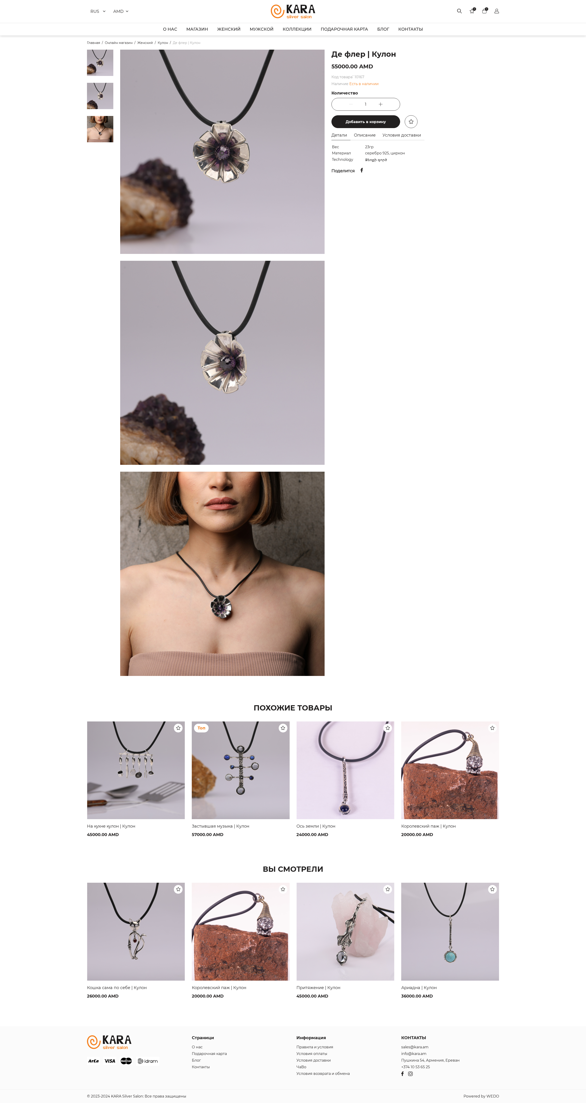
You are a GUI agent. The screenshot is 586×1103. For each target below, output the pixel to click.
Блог (196, 1060)
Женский (145, 43)
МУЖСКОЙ (262, 29)
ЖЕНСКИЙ (229, 29)
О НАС (170, 29)
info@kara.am (413, 1054)
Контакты (201, 1067)
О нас (197, 1047)
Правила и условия (314, 1047)
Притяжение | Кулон (214, 987)
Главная (93, 43)
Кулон (163, 43)
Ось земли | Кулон (211, 826)
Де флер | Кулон (186, 43)
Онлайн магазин (119, 43)
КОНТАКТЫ (410, 29)
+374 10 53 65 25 (415, 1067)
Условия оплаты (311, 1054)
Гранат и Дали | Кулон (424, 987)
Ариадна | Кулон (314, 987)
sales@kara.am (415, 1047)
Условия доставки (313, 1060)
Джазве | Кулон (417, 826)
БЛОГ (383, 29)
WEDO (492, 1096)
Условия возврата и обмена (323, 1073)
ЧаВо (301, 1067)
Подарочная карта (209, 1054)
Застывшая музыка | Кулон (115, 826)
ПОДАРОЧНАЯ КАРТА (344, 29)
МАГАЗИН (197, 29)
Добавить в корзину (366, 122)
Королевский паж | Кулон (323, 826)
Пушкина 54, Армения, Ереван (430, 1060)
